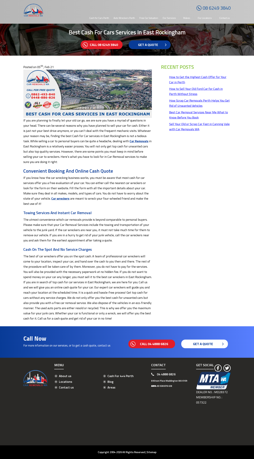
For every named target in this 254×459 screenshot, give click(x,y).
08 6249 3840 (217, 7)
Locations (65, 381)
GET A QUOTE (148, 44)
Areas (111, 387)
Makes (186, 18)
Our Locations (205, 18)
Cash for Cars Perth (99, 18)
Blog (110, 381)
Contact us (224, 18)
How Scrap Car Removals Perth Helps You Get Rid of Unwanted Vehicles (199, 103)
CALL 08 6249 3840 (104, 44)
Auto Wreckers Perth (124, 18)
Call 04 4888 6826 (154, 343)
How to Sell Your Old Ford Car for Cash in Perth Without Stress (196, 91)
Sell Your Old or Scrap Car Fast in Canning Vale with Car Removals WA (199, 127)
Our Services (169, 18)
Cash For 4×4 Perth (120, 376)
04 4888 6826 (166, 374)
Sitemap (151, 452)
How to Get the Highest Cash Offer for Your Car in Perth (197, 80)
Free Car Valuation (148, 18)
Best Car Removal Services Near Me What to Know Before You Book (198, 115)
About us (65, 376)
